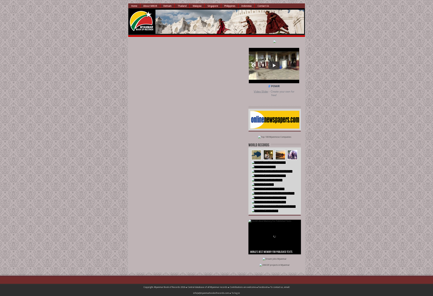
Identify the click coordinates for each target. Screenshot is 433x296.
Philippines (229, 6)
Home (134, 6)
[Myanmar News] (274, 128)
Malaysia (197, 6)
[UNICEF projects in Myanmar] (274, 265)
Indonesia (246, 6)
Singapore (213, 6)
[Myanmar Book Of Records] (141, 29)
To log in (235, 293)
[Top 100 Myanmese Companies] (274, 137)
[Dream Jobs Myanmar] (275, 259)
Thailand (182, 6)
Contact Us (263, 6)
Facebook (263, 287)
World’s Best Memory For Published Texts (271, 252)
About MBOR (150, 6)
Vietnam (167, 6)
